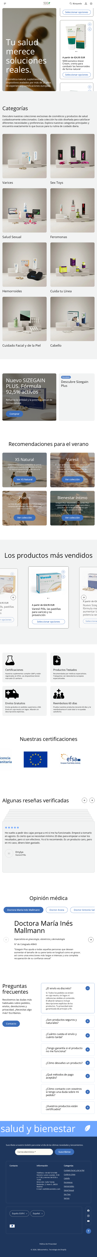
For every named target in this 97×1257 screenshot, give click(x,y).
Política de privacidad (48, 1244)
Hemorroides (12, 291)
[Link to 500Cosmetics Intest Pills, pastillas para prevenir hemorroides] (76, 38)
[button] (5, 3)
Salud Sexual (11, 237)
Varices (7, 182)
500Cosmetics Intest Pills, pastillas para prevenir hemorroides (75, 65)
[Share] (89, 30)
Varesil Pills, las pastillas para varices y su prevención (46, 612)
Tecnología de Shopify (57, 1249)
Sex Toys (56, 182)
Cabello (55, 345)
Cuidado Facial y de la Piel (21, 345)
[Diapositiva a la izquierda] (13, 597)
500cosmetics (42, 1249)
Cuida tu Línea (61, 291)
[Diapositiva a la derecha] (83, 597)
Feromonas (58, 237)
